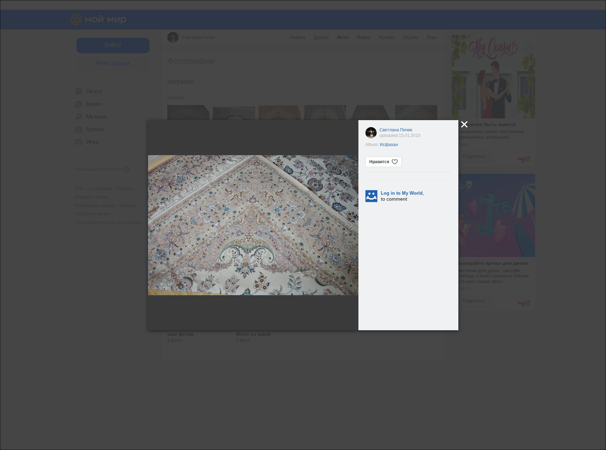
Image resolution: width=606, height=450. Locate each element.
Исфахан (389, 144)
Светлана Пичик (395, 129)
